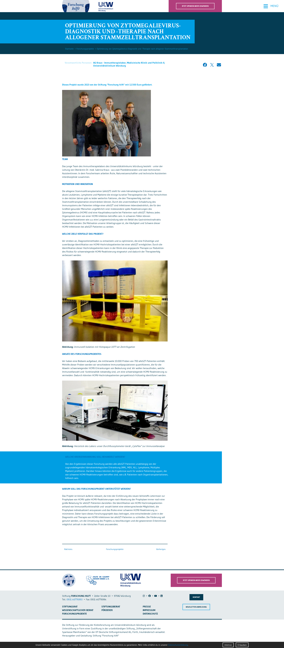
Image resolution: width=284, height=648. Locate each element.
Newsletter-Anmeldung (196, 607)
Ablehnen (228, 645)
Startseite (69, 48)
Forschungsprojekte (85, 48)
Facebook (205, 65)
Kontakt (196, 597)
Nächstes (68, 549)
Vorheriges (161, 549)
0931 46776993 (74, 599)
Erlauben (242, 644)
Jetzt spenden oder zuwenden (195, 6)
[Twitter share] (212, 65)
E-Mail (219, 65)
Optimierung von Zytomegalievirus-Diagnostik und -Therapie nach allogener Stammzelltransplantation (142, 48)
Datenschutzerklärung (178, 645)
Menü (270, 6)
